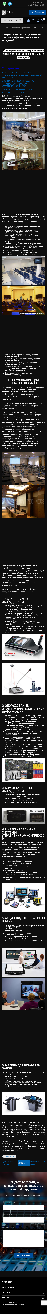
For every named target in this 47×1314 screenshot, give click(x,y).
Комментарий (9, 1228)
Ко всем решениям (21, 1163)
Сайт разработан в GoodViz (13, 1305)
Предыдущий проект (8, 1163)
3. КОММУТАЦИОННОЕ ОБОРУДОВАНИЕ (18, 81)
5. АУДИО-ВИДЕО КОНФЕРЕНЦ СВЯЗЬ (17, 90)
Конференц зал (10, 1156)
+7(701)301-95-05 (35, 3)
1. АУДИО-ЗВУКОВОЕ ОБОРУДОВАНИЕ (17, 72)
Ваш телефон (9, 1202)
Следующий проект (34, 1163)
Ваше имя (7, 1215)
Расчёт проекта (37, 12)
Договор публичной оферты (13, 1303)
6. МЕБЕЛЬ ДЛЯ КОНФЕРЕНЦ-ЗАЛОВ (16, 93)
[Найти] (20, 20)
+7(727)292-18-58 (35, 5)
